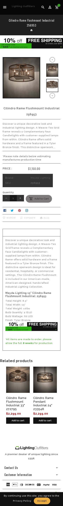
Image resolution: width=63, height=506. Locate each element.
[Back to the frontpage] (31, 30)
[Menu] (5, 7)
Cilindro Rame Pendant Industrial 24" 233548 (43, 403)
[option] (52, 70)
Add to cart (18, 420)
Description (31, 232)
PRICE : (7, 168)
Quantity (8, 192)
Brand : (10, 177)
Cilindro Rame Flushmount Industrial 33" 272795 (16, 403)
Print (46, 218)
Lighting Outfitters (23, 6)
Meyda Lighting (40, 177)
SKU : (8, 183)
